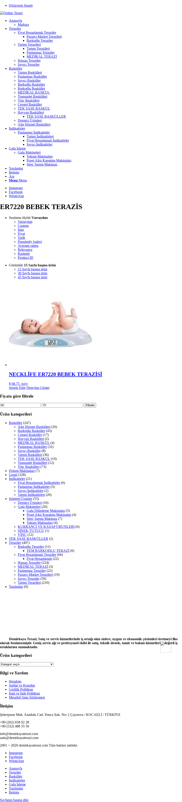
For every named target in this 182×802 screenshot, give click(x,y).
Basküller (15, 423)
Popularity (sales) (30, 242)
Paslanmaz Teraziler (32, 570)
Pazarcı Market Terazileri (35, 574)
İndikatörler (17, 479)
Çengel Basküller (30, 435)
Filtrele (90, 405)
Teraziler (15, 543)
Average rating (28, 246)
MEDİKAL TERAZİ (33, 566)
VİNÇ (22, 535)
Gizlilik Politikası (21, 689)
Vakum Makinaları (40, 523)
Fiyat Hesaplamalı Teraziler (37, 554)
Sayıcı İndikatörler (31, 491)
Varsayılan (25, 222)
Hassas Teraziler (29, 562)
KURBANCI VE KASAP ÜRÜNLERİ (46, 527)
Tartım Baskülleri (30, 455)
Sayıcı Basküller (29, 451)
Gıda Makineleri (29, 507)
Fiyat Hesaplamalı (39, 558)
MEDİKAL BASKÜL (33, 443)
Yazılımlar (16, 586)
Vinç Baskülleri (29, 467)
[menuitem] (95, 23)
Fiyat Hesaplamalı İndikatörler (39, 483)
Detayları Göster (37, 388)
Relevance (25, 249)
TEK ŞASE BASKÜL (34, 459)
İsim (21, 230)
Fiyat (21, 234)
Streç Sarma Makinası (42, 519)
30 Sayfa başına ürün (32, 273)
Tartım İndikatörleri (31, 495)
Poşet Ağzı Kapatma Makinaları (49, 515)
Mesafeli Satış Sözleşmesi (27, 697)
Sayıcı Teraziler (29, 578)
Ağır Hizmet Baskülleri (34, 427)
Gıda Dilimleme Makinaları (46, 511)
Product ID (25, 257)
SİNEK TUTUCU (31, 531)
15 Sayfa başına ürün (32, 269)
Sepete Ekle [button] (17, 388)
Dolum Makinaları (22, 471)
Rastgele (24, 253)
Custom (23, 226)
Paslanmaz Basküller (32, 447)
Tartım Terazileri (29, 582)
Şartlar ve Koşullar (22, 685)
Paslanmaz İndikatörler (34, 132)
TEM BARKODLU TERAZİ (48, 550)
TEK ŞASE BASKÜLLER (28, 539)
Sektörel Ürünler (20, 499)
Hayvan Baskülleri (31, 439)
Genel (13, 475)
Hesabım (15, 681)
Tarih (21, 238)
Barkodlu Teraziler (31, 547)
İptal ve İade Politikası (24, 693)
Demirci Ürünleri (30, 503)
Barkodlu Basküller (31, 431)
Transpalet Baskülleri (32, 463)
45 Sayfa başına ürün (32, 277)
